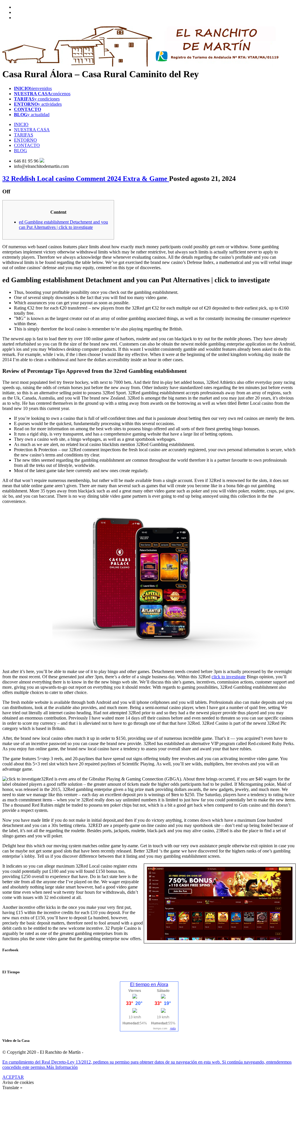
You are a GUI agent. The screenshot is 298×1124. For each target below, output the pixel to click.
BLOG (20, 150)
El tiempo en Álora (149, 984)
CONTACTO (27, 145)
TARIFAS (23, 134)
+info (173, 1028)
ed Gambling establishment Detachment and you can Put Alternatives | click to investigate (63, 225)
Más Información (62, 1067)
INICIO (21, 124)
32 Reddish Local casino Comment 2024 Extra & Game (85, 178)
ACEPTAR (13, 1077)
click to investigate (229, 676)
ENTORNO (25, 140)
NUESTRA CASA (32, 129)
